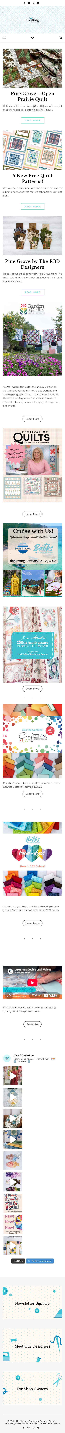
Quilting (52, 1421)
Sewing (43, 1421)
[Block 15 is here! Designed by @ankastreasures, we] (12, 1245)
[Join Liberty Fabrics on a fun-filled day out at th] (12, 1160)
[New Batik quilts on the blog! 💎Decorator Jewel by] (12, 1118)
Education (34, 1421)
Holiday (24, 1421)
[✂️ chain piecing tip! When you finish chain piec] (12, 1097)
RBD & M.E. (13, 1421)
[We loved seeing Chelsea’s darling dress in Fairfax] (12, 1075)
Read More (33, 120)
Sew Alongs (10, 1423)
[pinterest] (38, 3)
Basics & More (24, 1423)
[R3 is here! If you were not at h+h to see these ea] (12, 1203)
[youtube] (29, 3)
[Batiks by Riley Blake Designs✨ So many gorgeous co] (12, 1181)
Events (56, 1423)
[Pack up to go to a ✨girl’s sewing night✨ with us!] (12, 1139)
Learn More (32, 418)
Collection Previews (42, 1423)
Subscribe (32, 1024)
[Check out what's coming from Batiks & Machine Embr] (12, 1224)
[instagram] (34, 3)
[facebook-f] (24, 3)
